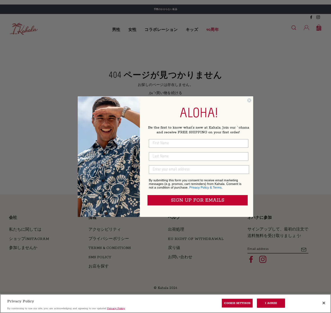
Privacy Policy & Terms (205, 187)
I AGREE (271, 303)
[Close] (324, 303)
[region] (165, 303)
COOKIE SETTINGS (237, 303)
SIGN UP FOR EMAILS (197, 200)
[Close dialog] (249, 100)
